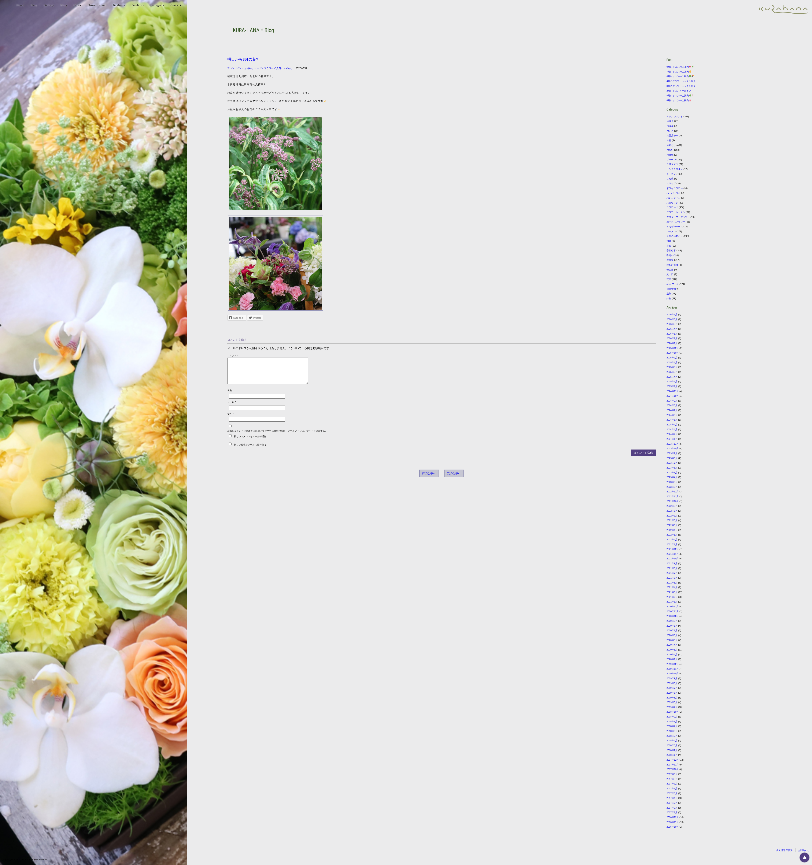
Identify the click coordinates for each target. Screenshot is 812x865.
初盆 (669, 241)
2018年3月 (672, 745)
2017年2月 (672, 807)
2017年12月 (673, 759)
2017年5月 (672, 793)
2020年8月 (672, 625)
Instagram (157, 5)
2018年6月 (672, 731)
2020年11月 (673, 611)
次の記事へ (454, 473)
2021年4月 (672, 587)
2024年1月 (672, 439)
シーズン (258, 68)
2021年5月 (672, 582)
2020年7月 (672, 630)
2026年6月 (672, 319)
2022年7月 (672, 515)
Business (119, 5)
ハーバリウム (673, 193)
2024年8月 (672, 405)
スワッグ (671, 183)
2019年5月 (672, 697)
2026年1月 (672, 343)
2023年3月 (672, 482)
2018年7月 (672, 726)
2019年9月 (672, 678)
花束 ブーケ (673, 284)
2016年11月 (673, 822)
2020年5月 (672, 640)
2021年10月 (673, 558)
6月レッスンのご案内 (678, 76)
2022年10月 (673, 501)
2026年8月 (672, 314)
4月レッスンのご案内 (678, 100)
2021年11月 (673, 554)
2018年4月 (672, 740)
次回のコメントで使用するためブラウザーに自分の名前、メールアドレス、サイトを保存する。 (277, 430)
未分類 (670, 260)
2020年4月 (672, 645)
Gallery (49, 5)
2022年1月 (672, 544)
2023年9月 (672, 453)
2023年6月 (672, 467)
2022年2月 (672, 539)
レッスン (671, 231)
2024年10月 (673, 396)
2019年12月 (673, 664)
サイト (230, 413)
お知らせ (249, 68)
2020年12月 (673, 606)
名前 (230, 390)
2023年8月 (672, 458)
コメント (232, 355)
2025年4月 (672, 377)
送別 (669, 293)
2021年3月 (672, 592)
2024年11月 (673, 391)
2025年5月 (672, 372)
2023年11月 (673, 444)
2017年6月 (672, 788)
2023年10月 (673, 448)
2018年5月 (672, 736)
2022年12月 (673, 491)
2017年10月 (673, 769)
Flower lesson (97, 5)
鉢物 (669, 298)
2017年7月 (672, 783)
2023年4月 (672, 477)
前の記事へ (429, 473)
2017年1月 (672, 812)
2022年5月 (672, 525)
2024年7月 (672, 410)
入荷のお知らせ (284, 68)
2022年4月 (672, 530)
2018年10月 (673, 712)
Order (77, 5)
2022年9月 (672, 506)
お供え (670, 121)
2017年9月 (672, 774)
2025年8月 (672, 362)
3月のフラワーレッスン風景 (681, 86)
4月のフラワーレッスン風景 (681, 81)
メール (231, 402)
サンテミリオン (675, 169)
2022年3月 (672, 534)
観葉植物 (671, 288)
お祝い (670, 150)
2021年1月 (672, 601)
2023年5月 (672, 472)
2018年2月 (672, 750)
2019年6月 (672, 692)
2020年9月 (672, 621)
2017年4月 (672, 798)
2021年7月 (672, 573)
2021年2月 (672, 597)
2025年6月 (672, 367)
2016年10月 (673, 826)
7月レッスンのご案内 (678, 71)
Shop (34, 5)
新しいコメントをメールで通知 (250, 436)
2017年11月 (673, 764)
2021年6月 (672, 578)
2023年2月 (672, 487)
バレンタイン (673, 198)
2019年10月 (673, 673)
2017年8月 (672, 779)
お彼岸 (670, 126)
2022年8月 (672, 511)
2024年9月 (672, 400)
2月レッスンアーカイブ (679, 90)
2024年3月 (672, 429)
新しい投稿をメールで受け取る (250, 444)
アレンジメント (235, 68)
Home (20, 5)
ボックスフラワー (676, 221)
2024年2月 (672, 434)
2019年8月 (672, 683)
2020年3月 (672, 649)
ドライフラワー (675, 188)
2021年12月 (673, 549)
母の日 (670, 269)
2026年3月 (672, 333)
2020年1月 (672, 659)
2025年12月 (673, 348)
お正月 (670, 131)
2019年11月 (673, 669)
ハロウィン (672, 202)
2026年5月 (672, 324)
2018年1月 (672, 755)
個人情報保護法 (784, 850)
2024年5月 (672, 419)
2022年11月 (673, 496)
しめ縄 (670, 178)
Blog (63, 5)
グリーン (671, 159)
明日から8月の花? (242, 59)
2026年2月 (672, 338)
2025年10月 (673, 352)
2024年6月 (672, 415)
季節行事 (671, 250)
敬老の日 (671, 255)
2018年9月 (672, 716)
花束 (669, 279)
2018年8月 (672, 721)
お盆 (669, 140)
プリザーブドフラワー (678, 217)
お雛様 (670, 154)
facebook (138, 5)
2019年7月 (672, 688)
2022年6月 (672, 520)
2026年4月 (672, 329)
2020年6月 (672, 635)
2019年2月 (672, 707)
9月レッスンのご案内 (678, 67)
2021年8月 (672, 568)
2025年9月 (672, 357)
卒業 (669, 246)
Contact (175, 5)
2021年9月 (672, 563)
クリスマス (672, 164)
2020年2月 (672, 654)
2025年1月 (672, 386)
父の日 (670, 274)
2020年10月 (673, 616)
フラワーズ (270, 68)
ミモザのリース (675, 226)
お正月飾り (672, 135)
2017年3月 (672, 803)
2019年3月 (672, 702)
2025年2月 (672, 381)
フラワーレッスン (676, 212)
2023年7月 (672, 463)
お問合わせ (804, 850)
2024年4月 (672, 424)
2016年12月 (673, 817)
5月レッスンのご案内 (678, 95)
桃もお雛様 (672, 265)
